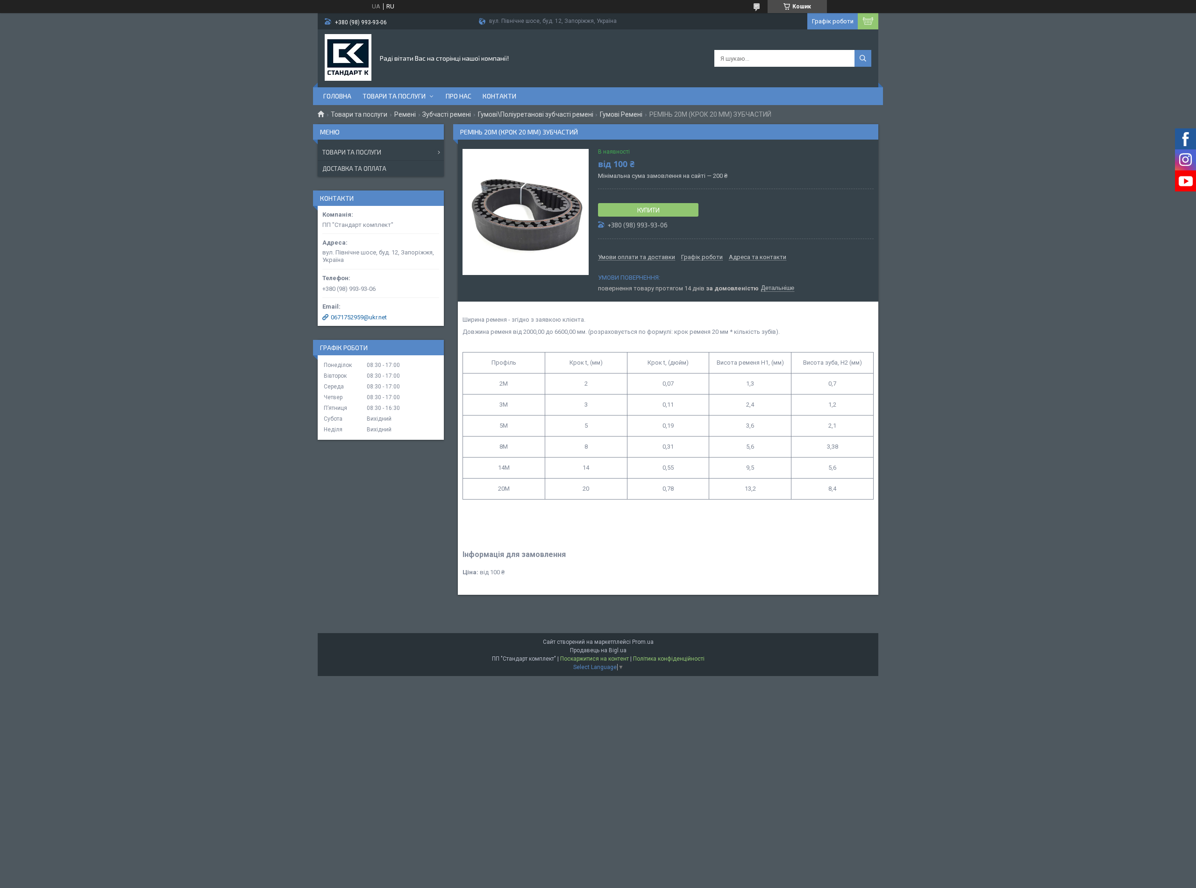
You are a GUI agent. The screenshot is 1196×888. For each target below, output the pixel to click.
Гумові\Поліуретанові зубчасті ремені (535, 114)
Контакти (499, 96)
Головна (337, 96)
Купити (648, 210)
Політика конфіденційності (669, 658)
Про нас (458, 96)
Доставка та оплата (354, 168)
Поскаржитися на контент (594, 658)
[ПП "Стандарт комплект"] (348, 57)
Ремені (405, 114)
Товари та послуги (394, 96)
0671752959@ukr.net (359, 317)
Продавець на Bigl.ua (598, 650)
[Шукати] (862, 58)
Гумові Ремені (621, 114)
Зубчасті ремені (446, 114)
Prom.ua (643, 642)
